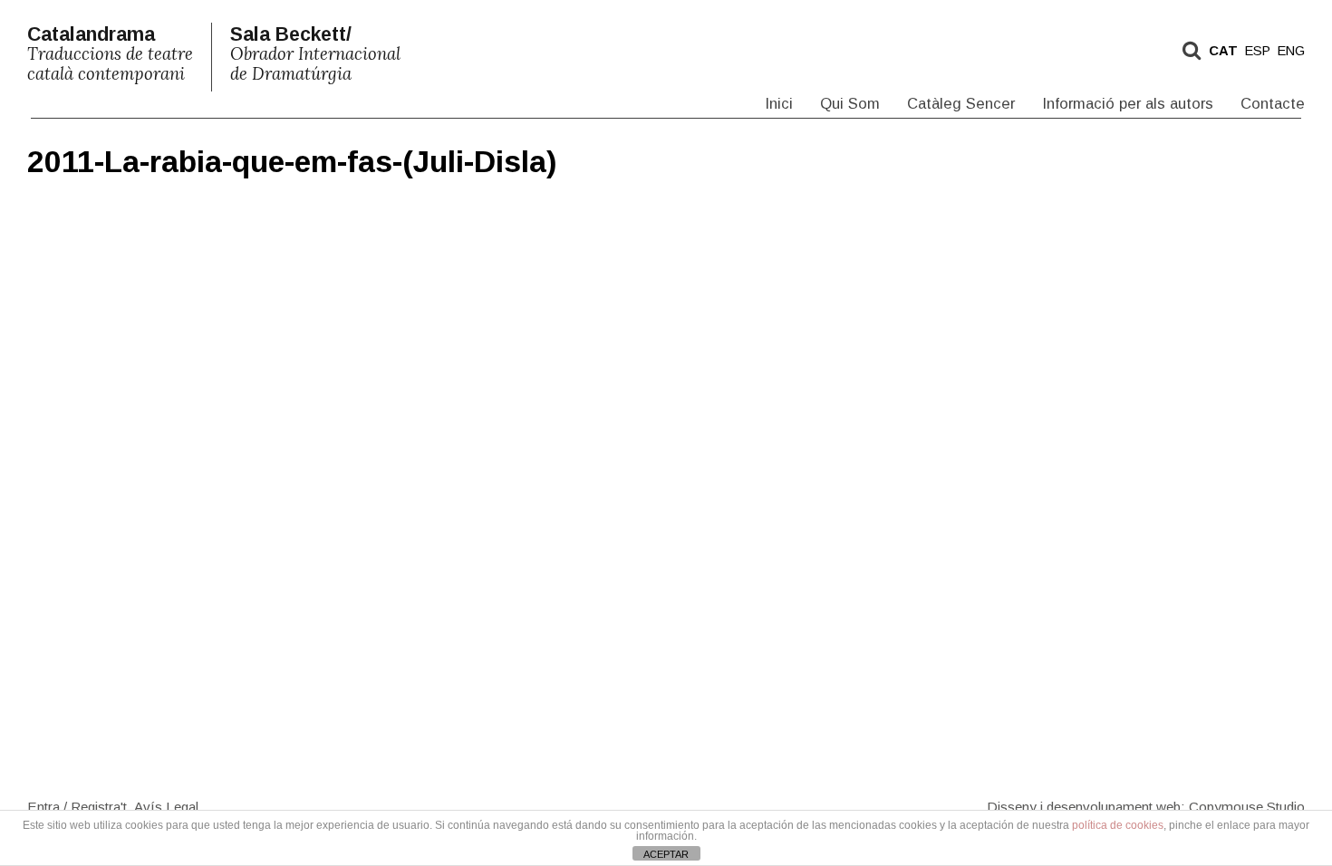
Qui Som (850, 103)
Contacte (1272, 103)
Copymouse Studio (1247, 806)
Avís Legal (166, 806)
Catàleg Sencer (961, 103)
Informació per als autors (1127, 103)
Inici (779, 103)
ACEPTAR (666, 854)
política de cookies (1117, 825)
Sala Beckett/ (315, 54)
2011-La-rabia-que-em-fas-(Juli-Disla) (291, 161)
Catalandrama (110, 54)
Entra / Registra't (77, 806)
